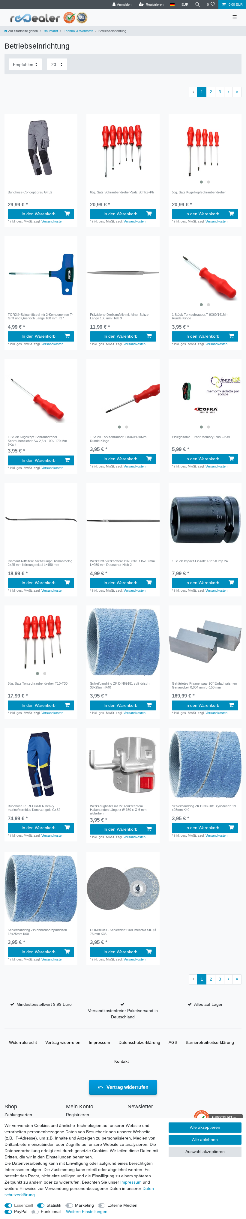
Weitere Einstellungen (86, 1211)
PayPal (20, 1211)
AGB (173, 1042)
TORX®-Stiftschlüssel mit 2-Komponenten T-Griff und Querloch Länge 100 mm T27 (40, 316)
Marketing (84, 1205)
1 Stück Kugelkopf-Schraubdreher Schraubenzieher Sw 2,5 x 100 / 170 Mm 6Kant (37, 440)
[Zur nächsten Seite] (228, 92)
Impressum (99, 1042)
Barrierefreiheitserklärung (210, 1042)
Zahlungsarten (18, 1114)
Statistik (53, 1205)
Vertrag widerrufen (62, 1042)
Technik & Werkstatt (78, 31)
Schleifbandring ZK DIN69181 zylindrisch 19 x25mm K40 (204, 807)
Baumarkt (50, 31)
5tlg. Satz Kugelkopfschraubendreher (199, 192)
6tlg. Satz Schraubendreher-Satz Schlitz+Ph (122, 192)
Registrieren (77, 1114)
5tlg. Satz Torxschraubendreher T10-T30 (38, 683)
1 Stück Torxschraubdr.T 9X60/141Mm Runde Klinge (200, 316)
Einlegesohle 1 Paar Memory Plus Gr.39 (201, 437)
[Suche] (198, 4)
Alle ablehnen (205, 1139)
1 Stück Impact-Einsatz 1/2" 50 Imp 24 (200, 561)
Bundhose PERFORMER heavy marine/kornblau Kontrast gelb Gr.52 (34, 807)
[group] (205, 150)
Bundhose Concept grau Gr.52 (30, 192)
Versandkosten (52, 221)
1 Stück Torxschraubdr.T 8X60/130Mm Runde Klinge (118, 438)
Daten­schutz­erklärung (139, 1042)
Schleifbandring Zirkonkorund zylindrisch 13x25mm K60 (37, 931)
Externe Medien (122, 1205)
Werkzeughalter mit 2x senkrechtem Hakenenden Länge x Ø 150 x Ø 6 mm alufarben (118, 809)
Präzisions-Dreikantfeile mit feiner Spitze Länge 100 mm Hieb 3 (119, 316)
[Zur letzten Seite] (237, 92)
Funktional (51, 1211)
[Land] (172, 4)
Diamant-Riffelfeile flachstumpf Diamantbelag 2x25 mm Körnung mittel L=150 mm (40, 562)
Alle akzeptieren (205, 1127)
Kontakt (121, 1061)
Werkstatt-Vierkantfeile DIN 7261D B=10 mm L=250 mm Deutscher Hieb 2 (122, 562)
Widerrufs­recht (23, 1042)
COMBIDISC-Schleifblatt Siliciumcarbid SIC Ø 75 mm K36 (123, 931)
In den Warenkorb (39, 213)
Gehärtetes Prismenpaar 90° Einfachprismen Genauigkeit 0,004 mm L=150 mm (204, 685)
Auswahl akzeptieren (205, 1151)
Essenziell (23, 1205)
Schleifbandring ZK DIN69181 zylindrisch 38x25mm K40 (119, 685)
